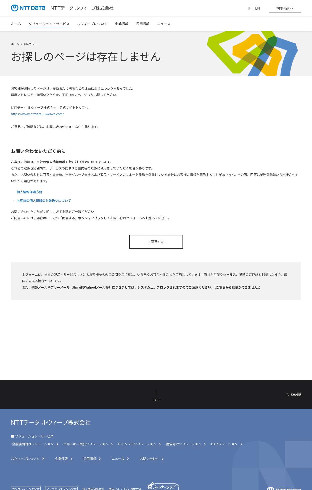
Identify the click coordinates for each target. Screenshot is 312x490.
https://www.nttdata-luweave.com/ (37, 114)
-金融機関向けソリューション (32, 444)
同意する (157, 241)
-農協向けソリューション (183, 444)
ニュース (163, 23)
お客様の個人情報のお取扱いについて (44, 200)
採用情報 (143, 23)
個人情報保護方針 (29, 192)
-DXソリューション (224, 444)
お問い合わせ (285, 8)
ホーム (16, 23)
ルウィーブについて (92, 23)
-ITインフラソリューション (136, 444)
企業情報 (122, 23)
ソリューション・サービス (49, 23)
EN (257, 8)
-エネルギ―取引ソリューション (85, 444)
